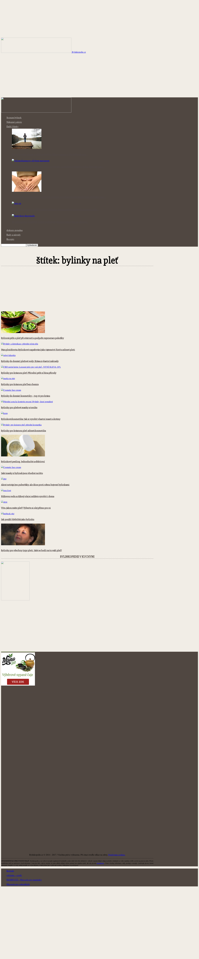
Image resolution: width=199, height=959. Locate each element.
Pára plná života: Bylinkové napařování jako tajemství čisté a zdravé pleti (38, 349)
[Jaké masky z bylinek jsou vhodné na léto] (11, 467)
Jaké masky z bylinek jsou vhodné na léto (22, 473)
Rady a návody (13, 234)
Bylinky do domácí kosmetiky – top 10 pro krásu (25, 395)
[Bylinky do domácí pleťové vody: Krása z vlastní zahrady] (8, 355)
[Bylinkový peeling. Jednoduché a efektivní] (23, 455)
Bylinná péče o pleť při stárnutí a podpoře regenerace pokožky (32, 338)
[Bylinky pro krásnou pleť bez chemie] (8, 378)
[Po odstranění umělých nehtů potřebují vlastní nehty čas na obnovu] (23, 215)
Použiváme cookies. (116, 854)
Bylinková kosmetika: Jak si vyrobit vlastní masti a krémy (30, 419)
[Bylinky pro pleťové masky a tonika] (27, 401)
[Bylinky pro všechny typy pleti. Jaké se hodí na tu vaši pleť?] (23, 544)
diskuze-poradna (14, 230)
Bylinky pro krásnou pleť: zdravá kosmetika (23, 430)
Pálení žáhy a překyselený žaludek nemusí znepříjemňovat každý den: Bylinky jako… (59, 197)
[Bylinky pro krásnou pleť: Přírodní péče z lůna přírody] (31, 366)
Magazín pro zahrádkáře (18, 884)
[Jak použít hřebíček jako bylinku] (7, 513)
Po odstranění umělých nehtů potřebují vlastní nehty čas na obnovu (50, 222)
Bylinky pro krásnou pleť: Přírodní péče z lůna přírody (28, 372)
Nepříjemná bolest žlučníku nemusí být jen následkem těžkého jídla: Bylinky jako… (58, 167)
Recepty (10, 239)
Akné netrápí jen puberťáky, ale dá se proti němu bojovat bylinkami (35, 484)
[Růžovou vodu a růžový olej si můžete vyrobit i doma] (6, 490)
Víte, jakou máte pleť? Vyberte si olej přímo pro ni (26, 507)
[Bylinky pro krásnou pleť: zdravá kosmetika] (21, 424)
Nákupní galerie (14, 122)
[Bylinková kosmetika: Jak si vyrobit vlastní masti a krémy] (4, 413)
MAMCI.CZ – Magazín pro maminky (24, 879)
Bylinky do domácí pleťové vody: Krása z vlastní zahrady (30, 361)
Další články (12, 126)
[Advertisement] (99, 77)
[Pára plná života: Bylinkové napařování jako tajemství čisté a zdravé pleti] (19, 343)
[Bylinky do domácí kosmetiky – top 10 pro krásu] (11, 390)
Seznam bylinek (14, 117)
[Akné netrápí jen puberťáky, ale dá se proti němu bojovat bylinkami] (3, 478)
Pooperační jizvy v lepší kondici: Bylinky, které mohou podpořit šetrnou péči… (55, 209)
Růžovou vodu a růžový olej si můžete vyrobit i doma (27, 496)
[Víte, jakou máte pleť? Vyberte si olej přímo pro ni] (4, 501)
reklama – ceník (14, 875)
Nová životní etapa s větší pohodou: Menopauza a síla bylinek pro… (50, 154)
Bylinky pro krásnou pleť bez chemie (20, 384)
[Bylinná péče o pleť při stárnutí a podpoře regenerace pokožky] (23, 332)
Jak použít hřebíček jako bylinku (17, 519)
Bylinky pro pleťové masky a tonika (19, 407)
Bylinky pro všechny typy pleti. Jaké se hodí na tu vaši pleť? (31, 550)
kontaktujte (100, 863)
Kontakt (10, 870)
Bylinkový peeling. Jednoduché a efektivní (23, 461)
